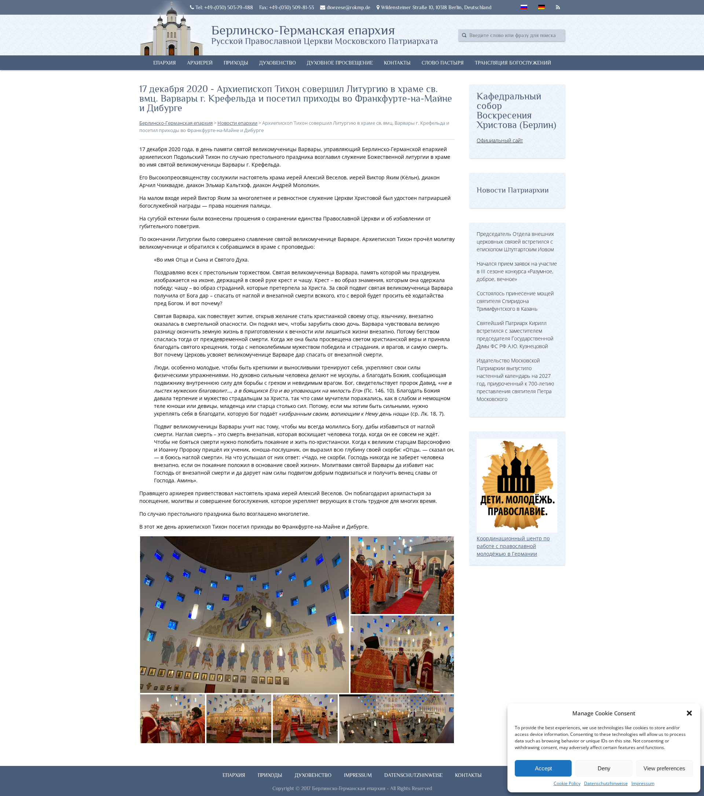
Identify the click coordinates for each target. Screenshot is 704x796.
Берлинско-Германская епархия (324, 34)
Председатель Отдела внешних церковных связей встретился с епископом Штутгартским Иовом (515, 241)
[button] (689, 713)
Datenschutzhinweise (606, 783)
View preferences (664, 768)
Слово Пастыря (443, 63)
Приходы (236, 63)
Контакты (397, 63)
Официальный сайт (500, 140)
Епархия (164, 63)
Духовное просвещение (340, 63)
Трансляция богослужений (513, 63)
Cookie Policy (567, 783)
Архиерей (200, 63)
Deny (604, 768)
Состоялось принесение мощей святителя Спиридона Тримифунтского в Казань (515, 301)
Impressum (642, 783)
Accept (543, 768)
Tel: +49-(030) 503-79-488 (223, 7)
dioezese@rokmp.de (347, 7)
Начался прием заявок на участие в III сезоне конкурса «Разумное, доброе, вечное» (517, 271)
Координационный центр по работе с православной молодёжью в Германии (513, 546)
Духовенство (277, 63)
